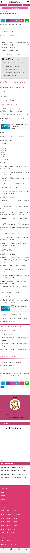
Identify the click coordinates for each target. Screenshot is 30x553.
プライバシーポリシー (6, 502)
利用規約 (3, 495)
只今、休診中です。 (15, 8)
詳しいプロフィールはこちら (15, 417)
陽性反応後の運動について (11, 69)
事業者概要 (3, 499)
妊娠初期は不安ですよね (9, 75)
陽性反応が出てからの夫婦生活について (15, 72)
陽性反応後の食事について (11, 66)
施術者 (15, 397)
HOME (2, 492)
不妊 (2, 387)
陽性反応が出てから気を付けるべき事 (13, 63)
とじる (18, 59)
